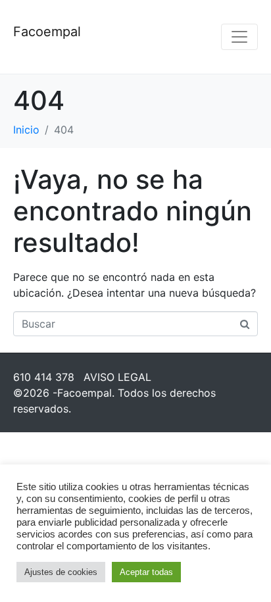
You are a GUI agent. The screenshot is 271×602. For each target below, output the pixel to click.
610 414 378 (43, 377)
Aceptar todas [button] (146, 572)
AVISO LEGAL (117, 377)
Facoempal (47, 31)
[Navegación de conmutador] (239, 37)
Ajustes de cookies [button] (60, 572)
